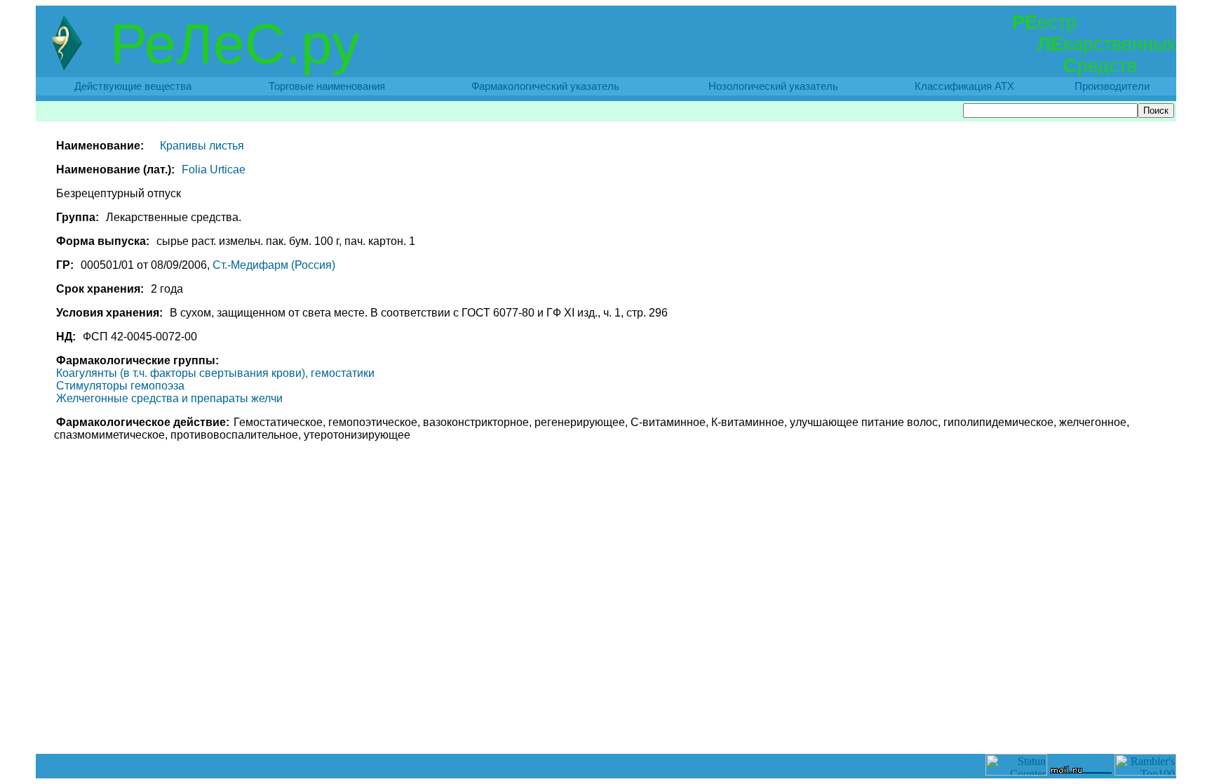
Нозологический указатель (773, 86)
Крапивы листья (202, 146)
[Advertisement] (606, 722)
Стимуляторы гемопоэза (120, 386)
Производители (1112, 86)
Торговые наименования (327, 86)
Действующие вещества (132, 86)
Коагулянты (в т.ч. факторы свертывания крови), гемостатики (215, 373)
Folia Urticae (213, 169)
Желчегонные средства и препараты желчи (169, 398)
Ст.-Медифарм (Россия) (274, 265)
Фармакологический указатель (545, 86)
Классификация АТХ (964, 86)
